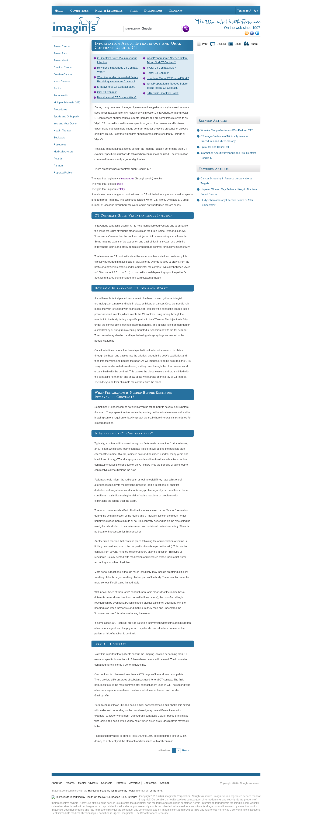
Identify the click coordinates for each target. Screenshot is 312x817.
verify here (156, 790)
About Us (57, 783)
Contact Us (150, 783)
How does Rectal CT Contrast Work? (168, 78)
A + (256, 10)
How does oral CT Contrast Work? (116, 97)
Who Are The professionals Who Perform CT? (227, 130)
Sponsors (106, 783)
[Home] (60, 10)
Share (254, 43)
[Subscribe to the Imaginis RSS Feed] (247, 34)
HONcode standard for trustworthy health (111, 790)
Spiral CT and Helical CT (215, 147)
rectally (121, 189)
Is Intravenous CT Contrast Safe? (116, 86)
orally (120, 183)
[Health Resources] (109, 10)
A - (251, 10)
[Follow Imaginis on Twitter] (257, 34)
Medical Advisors (88, 783)
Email (238, 43)
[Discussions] (153, 10)
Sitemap (165, 783)
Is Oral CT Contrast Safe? (161, 67)
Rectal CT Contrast (158, 73)
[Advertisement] (71, 241)
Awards (70, 783)
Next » (185, 750)
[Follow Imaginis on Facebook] (252, 34)
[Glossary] (176, 10)
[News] (133, 10)
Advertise (134, 783)
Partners (121, 783)
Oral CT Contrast (107, 92)
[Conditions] (79, 10)
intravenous (127, 178)
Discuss (221, 43)
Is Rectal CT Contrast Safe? (162, 93)
